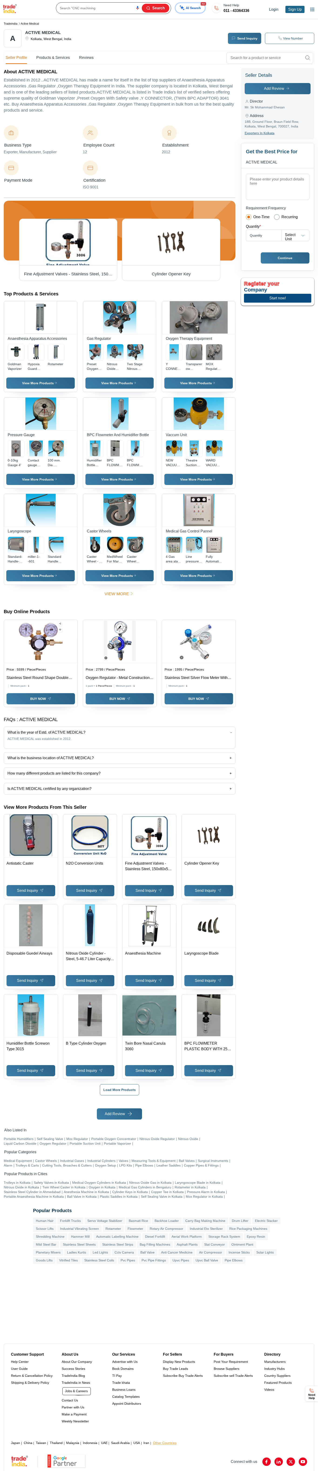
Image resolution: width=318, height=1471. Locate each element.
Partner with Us (73, 1407)
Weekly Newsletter (75, 1421)
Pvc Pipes (128, 1260)
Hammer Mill (80, 1236)
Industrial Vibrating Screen (79, 1228)
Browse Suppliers (226, 1369)
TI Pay (117, 1375)
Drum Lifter (240, 1221)
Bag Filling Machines (155, 1244)
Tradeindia (10, 23)
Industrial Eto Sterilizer (206, 1228)
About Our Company (77, 1362)
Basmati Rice (138, 1221)
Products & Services (53, 58)
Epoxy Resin (256, 1236)
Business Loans (123, 1389)
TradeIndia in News (76, 1382)
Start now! (277, 298)
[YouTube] (302, 1461)
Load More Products (119, 1090)
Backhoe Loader (167, 1221)
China (28, 1443)
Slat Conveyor (214, 1244)
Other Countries (164, 1443)
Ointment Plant (242, 1244)
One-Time (261, 217)
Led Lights (100, 1252)
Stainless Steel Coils (99, 1260)
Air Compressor (210, 1252)
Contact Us (70, 1400)
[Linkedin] (278, 1461)
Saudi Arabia (120, 1443)
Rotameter (113, 1228)
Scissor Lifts (45, 1228)
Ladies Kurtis (76, 1252)
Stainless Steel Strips (117, 1244)
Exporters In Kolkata (259, 133)
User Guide (19, 1369)
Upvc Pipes (181, 1260)
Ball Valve (147, 1252)
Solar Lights (265, 1252)
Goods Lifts (44, 1260)
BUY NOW (38, 699)
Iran (146, 1443)
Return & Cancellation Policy (32, 1375)
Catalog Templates (126, 1396)
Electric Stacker (266, 1221)
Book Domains (123, 1369)
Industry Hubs (274, 1369)
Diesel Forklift (155, 1236)
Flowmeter (135, 1228)
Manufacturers (275, 1362)
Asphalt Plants (187, 1244)
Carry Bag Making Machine (205, 1221)
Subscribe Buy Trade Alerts (183, 1375)
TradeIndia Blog (73, 1375)
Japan (15, 1443)
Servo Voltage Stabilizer (104, 1221)
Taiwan (41, 1443)
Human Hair (45, 1221)
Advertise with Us (125, 1362)
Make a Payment (74, 1414)
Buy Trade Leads (175, 1369)
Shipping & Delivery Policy (30, 1382)
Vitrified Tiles (68, 1260)
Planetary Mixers (48, 1252)
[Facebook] (266, 1461)
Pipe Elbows (234, 1260)
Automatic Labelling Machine (117, 1236)
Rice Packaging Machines (248, 1228)
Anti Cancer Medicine (177, 1252)
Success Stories (73, 1369)
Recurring (289, 217)
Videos (269, 1389)
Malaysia (72, 1443)
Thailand (56, 1443)
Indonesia (90, 1443)
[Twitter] (290, 1461)
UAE (104, 1443)
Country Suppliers (277, 1375)
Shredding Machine (50, 1236)
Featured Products (278, 1382)
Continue (285, 258)
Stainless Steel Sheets (79, 1244)
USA (136, 1443)
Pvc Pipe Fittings (154, 1260)
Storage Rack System (224, 1236)
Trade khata (121, 1382)
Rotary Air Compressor (166, 1228)
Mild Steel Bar (46, 1244)
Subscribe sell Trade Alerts (233, 1375)
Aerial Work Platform (187, 1236)
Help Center (20, 1362)
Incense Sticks (239, 1252)
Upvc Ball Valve (207, 1260)
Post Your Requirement (231, 1362)
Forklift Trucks (70, 1221)
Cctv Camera (124, 1252)
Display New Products (179, 1362)
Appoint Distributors (126, 1403)
